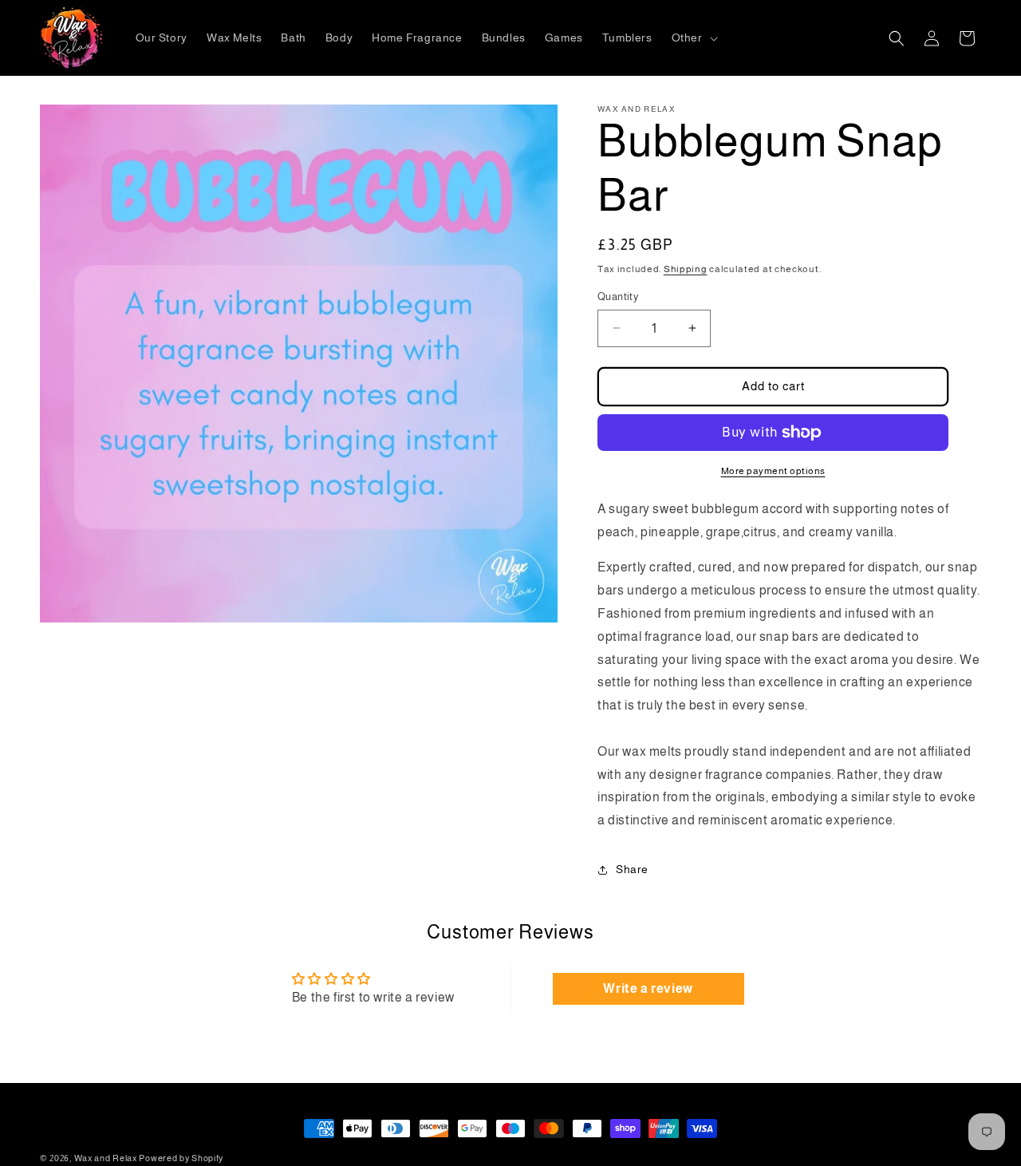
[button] (693, 37)
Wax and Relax (105, 1158)
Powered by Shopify (181, 1158)
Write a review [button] (647, 988)
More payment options (773, 470)
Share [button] (632, 869)
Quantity (617, 296)
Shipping (686, 269)
